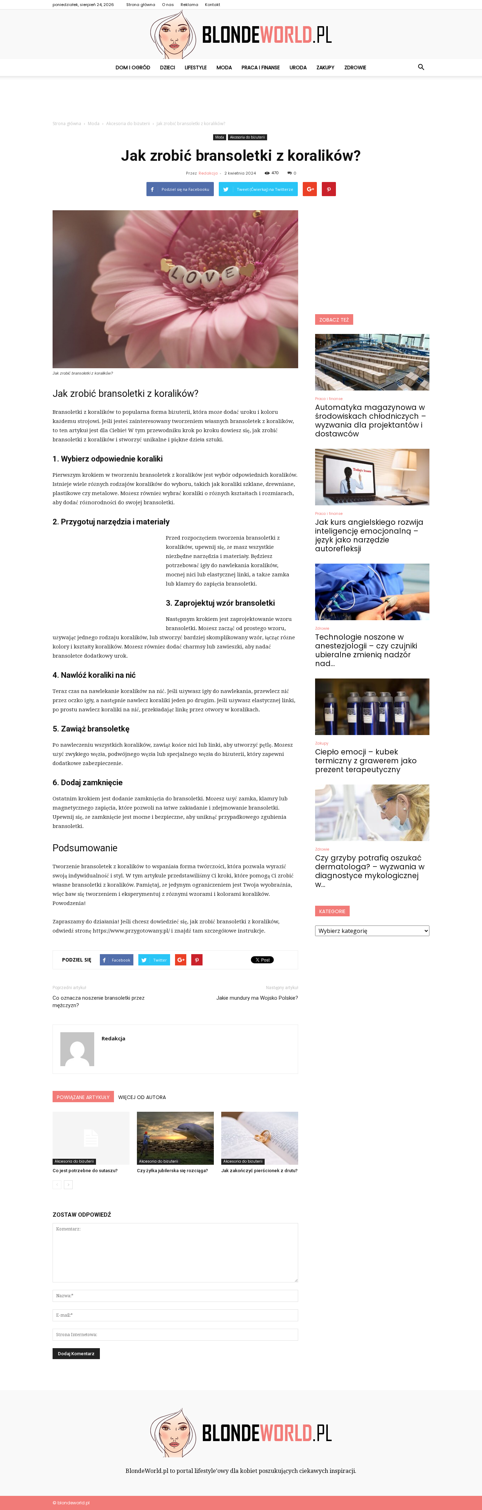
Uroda (298, 67)
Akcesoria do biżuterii (247, 137)
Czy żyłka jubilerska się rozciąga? (172, 1170)
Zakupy (326, 67)
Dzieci (167, 67)
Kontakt (212, 4)
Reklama (189, 4)
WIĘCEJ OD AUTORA (142, 1097)
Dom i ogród (133, 67)
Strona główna (140, 4)
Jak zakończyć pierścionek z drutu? (259, 1170)
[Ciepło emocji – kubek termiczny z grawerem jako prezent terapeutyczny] (372, 706)
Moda (224, 67)
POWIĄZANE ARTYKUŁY (83, 1097)
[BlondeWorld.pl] (241, 34)
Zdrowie (355, 67)
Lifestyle (196, 67)
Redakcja (208, 173)
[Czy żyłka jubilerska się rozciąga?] (175, 1138)
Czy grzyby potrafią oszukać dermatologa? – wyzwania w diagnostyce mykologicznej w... (369, 871)
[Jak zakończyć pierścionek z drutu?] (259, 1138)
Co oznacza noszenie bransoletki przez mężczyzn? (99, 1002)
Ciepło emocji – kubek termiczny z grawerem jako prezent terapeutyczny (366, 761)
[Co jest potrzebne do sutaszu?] (91, 1138)
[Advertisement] (241, 100)
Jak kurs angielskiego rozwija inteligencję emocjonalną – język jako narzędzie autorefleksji (369, 535)
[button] (420, 67)
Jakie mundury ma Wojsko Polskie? (257, 998)
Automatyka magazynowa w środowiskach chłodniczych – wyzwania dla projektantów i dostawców (370, 420)
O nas (168, 4)
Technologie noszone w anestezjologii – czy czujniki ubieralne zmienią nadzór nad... (366, 650)
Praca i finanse (261, 67)
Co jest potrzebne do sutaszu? (85, 1170)
